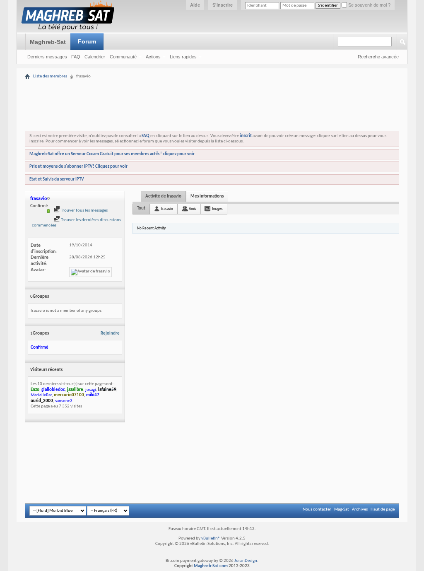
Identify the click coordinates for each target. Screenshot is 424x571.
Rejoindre (110, 333)
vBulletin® (210, 538)
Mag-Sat (341, 509)
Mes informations (207, 196)
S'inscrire (222, 4)
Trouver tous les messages (84, 210)
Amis (192, 209)
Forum (87, 41)
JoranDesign (245, 561)
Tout (141, 208)
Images (217, 209)
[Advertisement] (212, 84)
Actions (153, 56)
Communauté (123, 56)
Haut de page (383, 509)
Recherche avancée (378, 56)
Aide (195, 4)
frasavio (167, 209)
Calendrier (94, 56)
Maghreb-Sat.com (211, 566)
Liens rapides (183, 56)
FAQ (75, 56)
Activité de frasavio (163, 196)
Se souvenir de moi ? (368, 4)
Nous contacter (317, 509)
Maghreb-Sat (48, 42)
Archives (360, 509)
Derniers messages (47, 56)
